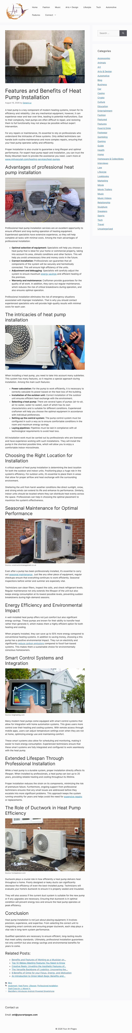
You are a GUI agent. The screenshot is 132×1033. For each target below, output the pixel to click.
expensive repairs (73, 796)
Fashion (46, 7)
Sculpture (102, 207)
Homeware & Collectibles (111, 159)
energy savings (49, 274)
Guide (101, 145)
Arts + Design (72, 7)
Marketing (103, 180)
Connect (49, 15)
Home (35, 7)
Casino (101, 93)
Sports (101, 215)
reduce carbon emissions (31, 643)
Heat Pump (23, 986)
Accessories (104, 58)
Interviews (103, 163)
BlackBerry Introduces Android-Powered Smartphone (31, 991)
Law (100, 167)
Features (36, 15)
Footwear (102, 132)
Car (99, 89)
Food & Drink (104, 128)
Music (57, 7)
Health (101, 150)
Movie (101, 185)
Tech (98, 7)
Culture (101, 102)
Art (99, 67)
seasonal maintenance (20, 574)
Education (103, 106)
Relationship (104, 202)
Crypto (101, 97)
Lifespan (32, 986)
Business (102, 84)
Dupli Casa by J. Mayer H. (19, 988)
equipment (12, 986)
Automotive (111, 7)
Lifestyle (87, 7)
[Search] (123, 33)
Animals (102, 62)
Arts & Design (105, 71)
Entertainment (105, 111)
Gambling (103, 137)
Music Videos (105, 198)
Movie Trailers (105, 189)
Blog (10, 983)
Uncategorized (105, 229)
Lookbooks (103, 176)
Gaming (102, 141)
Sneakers (102, 211)
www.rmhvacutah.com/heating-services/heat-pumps (32, 159)
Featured (102, 119)
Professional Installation (47, 986)
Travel (101, 224)
